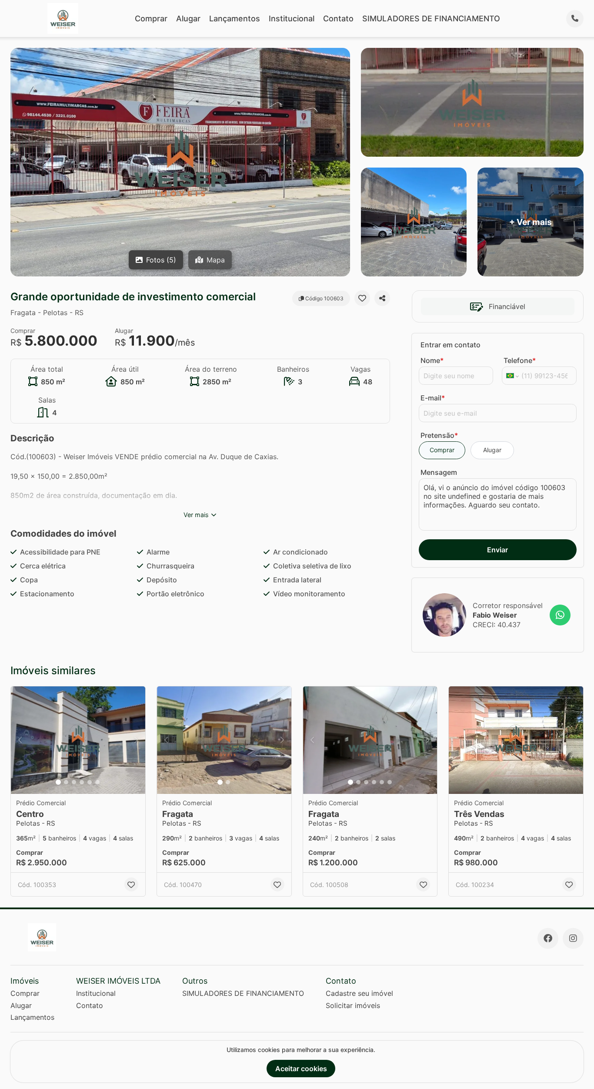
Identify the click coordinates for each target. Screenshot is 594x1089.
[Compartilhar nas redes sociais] (382, 298)
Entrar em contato (450, 344)
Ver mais (196, 514)
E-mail (432, 397)
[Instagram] (573, 938)
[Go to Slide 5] (89, 782)
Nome (432, 360)
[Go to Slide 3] (74, 782)
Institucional (291, 18)
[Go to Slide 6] (97, 782)
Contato (338, 18)
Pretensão (439, 435)
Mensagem (438, 472)
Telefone (520, 360)
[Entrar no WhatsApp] (560, 615)
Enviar (497, 549)
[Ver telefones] (575, 18)
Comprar (151, 18)
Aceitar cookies (301, 1068)
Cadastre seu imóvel (359, 993)
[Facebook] (547, 938)
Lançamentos (234, 18)
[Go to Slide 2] (66, 782)
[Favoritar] (362, 298)
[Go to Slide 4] (82, 782)
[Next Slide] (136, 740)
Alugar (188, 18)
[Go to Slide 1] (58, 782)
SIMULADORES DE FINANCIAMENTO (431, 18)
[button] (78, 740)
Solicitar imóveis (353, 1005)
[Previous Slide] (20, 740)
